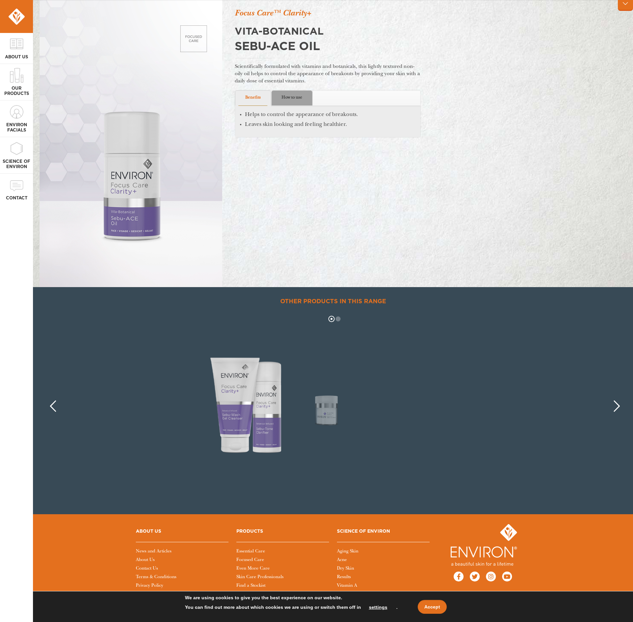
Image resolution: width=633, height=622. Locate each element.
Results (344, 577)
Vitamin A (347, 585)
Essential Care (250, 551)
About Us (145, 560)
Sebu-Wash (228, 458)
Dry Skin (345, 568)
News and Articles (153, 551)
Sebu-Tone (276, 458)
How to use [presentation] (292, 98)
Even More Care (253, 568)
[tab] (253, 97)
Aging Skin (347, 551)
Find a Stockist (250, 585)
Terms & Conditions (156, 577)
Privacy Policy (149, 585)
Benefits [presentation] (253, 98)
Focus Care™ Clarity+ (273, 14)
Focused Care (250, 560)
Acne (342, 560)
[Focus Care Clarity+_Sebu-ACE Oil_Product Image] (131, 147)
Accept (432, 606)
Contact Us (147, 568)
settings (378, 607)
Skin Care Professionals (260, 577)
